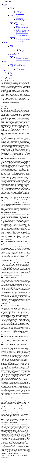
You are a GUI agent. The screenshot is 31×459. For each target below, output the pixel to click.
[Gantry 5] (6, 2)
